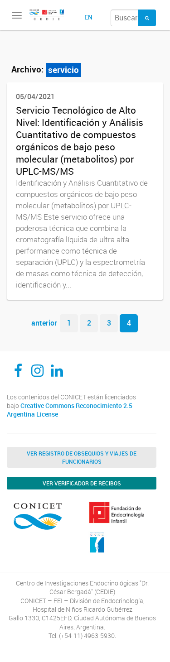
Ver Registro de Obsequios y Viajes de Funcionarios (81, 457)
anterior (44, 323)
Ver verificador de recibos (82, 483)
